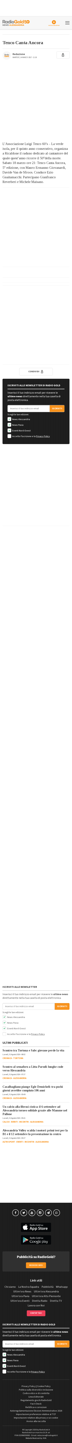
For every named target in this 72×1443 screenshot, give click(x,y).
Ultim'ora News (22, 1291)
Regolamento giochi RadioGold (36, 1400)
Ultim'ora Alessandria (46, 1291)
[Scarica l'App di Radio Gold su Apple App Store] (36, 1227)
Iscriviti (57, 408)
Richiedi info (36, 1265)
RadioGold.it (44, 1429)
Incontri (24, 1121)
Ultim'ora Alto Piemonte (46, 1296)
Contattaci (36, 1313)
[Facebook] (15, 1212)
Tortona (18, 1058)
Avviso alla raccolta (36, 1421)
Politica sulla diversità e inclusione (36, 1390)
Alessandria (19, 1078)
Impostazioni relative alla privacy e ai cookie (36, 1418)
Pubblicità (47, 1287)
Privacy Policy (43, 436)
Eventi (14, 1121)
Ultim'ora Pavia (20, 1296)
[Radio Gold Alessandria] (16, 22)
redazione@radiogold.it (47, 1435)
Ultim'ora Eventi (19, 1301)
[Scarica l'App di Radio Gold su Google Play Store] (36, 1240)
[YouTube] (32, 1212)
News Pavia (17, 425)
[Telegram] (48, 1212)
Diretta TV (56, 1301)
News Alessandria (21, 419)
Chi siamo (10, 1287)
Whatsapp (62, 1287)
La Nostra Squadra (28, 1287)
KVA (44, 1438)
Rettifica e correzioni (36, 1407)
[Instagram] (40, 1212)
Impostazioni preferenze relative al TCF (36, 1414)
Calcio (6, 1121)
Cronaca (7, 1058)
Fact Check (36, 1404)
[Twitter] (23, 1212)
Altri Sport (9, 1141)
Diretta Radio (39, 1301)
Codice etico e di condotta (36, 1393)
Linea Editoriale (36, 1397)
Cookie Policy (44, 1386)
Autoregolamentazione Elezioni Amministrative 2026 (36, 1411)
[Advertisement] (36, 102)
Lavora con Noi (36, 1305)
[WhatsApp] (56, 1212)
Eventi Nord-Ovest (21, 430)
